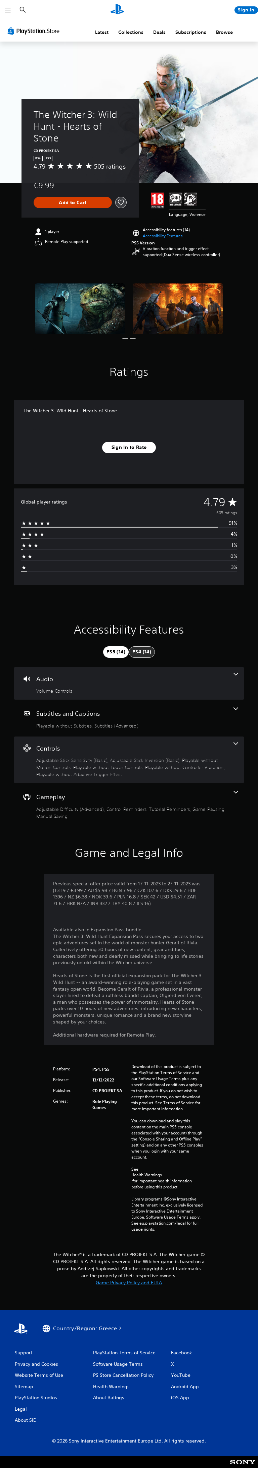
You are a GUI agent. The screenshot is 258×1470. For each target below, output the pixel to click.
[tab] (116, 652)
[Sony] (242, 1466)
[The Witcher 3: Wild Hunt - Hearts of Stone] (80, 308)
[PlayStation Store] (34, 30)
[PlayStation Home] (117, 10)
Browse (224, 32)
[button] (163, 236)
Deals (159, 32)
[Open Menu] (7, 10)
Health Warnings (146, 1175)
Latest (102, 32)
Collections (130, 32)
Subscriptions (190, 32)
